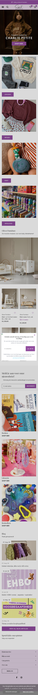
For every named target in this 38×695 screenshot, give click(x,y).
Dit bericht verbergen (11, 691)
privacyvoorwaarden (19, 358)
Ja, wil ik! (30, 348)
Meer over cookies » (28, 691)
